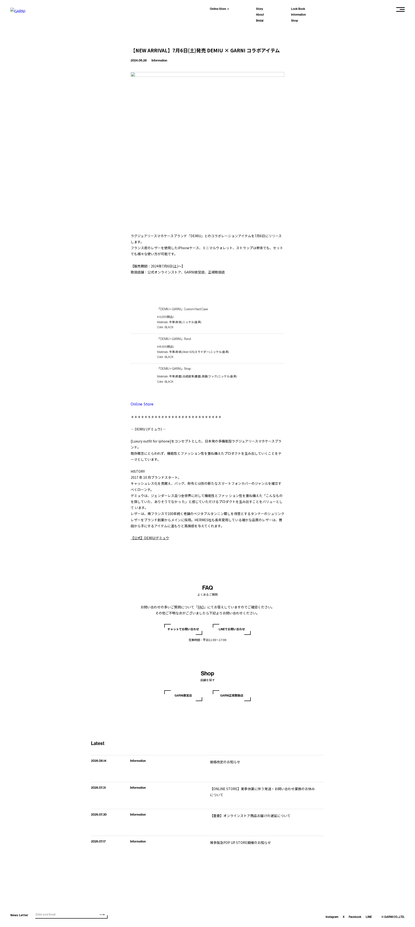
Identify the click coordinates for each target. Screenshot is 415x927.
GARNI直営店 (183, 695)
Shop (294, 20)
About (260, 14)
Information (298, 14)
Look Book (298, 9)
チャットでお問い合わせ (183, 629)
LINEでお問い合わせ (232, 629)
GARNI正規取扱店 (231, 695)
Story (259, 9)
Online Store (218, 9)
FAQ (201, 607)
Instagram (332, 917)
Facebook (355, 917)
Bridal (259, 20)
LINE (369, 917)
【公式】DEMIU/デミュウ (150, 537)
